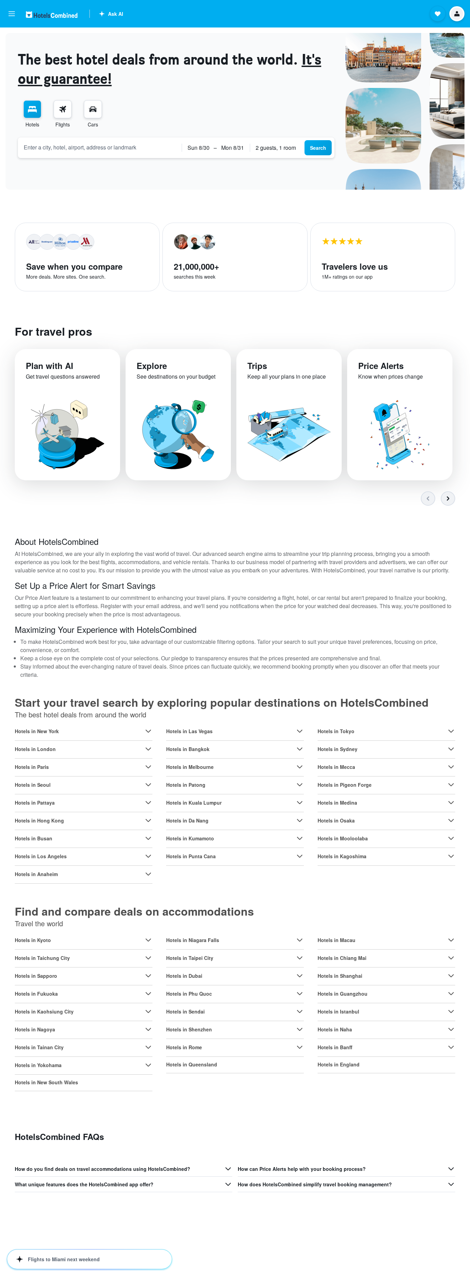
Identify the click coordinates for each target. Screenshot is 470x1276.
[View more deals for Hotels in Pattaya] (148, 802)
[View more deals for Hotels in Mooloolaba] (451, 838)
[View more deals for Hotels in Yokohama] (148, 1065)
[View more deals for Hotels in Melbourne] (300, 767)
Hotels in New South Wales (46, 1082)
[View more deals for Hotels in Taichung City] (148, 958)
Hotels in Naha (335, 1029)
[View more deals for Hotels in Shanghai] (451, 976)
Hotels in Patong (185, 784)
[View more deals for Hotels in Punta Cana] (300, 856)
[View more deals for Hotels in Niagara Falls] (300, 940)
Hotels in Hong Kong (39, 820)
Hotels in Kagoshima (342, 856)
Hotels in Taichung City (42, 957)
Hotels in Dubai (184, 975)
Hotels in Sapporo (36, 975)
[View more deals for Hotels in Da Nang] (300, 820)
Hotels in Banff (335, 1047)
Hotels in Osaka (336, 820)
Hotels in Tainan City (39, 1047)
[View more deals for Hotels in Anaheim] (148, 874)
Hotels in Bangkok (188, 749)
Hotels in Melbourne (190, 766)
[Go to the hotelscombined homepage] (51, 14)
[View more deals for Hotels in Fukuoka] (148, 993)
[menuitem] (32, 114)
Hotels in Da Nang (187, 820)
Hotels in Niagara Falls (192, 940)
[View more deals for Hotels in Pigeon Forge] (451, 785)
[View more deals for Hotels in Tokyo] (451, 731)
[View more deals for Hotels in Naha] (451, 1029)
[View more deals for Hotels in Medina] (451, 802)
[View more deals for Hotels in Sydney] (451, 749)
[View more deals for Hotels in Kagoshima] (451, 856)
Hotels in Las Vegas (189, 731)
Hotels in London (35, 749)
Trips (257, 365)
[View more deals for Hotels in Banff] (451, 1047)
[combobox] (100, 147)
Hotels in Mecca (336, 766)
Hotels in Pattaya (35, 802)
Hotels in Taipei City (189, 957)
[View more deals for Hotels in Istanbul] (451, 1011)
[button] (11, 13)
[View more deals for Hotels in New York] (148, 731)
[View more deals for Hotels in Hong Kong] (148, 820)
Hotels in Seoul (33, 784)
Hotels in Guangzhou (342, 993)
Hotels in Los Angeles (41, 856)
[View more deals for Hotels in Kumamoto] (300, 838)
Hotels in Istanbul (338, 1011)
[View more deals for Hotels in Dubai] (300, 976)
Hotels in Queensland (191, 1064)
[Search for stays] (32, 109)
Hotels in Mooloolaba (343, 838)
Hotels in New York (37, 731)
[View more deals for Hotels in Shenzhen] (300, 1029)
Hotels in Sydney (337, 749)
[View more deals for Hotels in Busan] (148, 838)
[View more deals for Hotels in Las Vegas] (300, 731)
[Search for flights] (63, 109)
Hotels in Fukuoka (36, 993)
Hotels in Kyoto (33, 940)
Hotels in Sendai (185, 1011)
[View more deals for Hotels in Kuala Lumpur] (300, 802)
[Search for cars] (93, 109)
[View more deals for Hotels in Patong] (300, 785)
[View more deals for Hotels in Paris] (148, 767)
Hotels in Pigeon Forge (345, 784)
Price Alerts (381, 365)
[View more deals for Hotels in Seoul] (148, 785)
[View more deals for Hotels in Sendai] (300, 1011)
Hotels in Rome (184, 1047)
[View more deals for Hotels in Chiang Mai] (451, 958)
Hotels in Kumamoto (190, 838)
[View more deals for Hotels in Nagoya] (148, 1029)
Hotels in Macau (336, 940)
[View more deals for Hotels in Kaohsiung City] (148, 1011)
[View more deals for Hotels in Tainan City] (148, 1047)
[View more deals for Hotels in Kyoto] (148, 940)
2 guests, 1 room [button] (276, 148)
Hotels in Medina (337, 802)
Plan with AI (49, 365)
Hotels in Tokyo (336, 731)
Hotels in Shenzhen (189, 1029)
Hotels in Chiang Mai (342, 957)
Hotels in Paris (32, 766)
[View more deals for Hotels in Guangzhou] (451, 993)
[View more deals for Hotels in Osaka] (451, 820)
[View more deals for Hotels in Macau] (451, 940)
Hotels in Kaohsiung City (44, 1011)
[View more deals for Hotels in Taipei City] (300, 958)
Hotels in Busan (33, 838)
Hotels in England (339, 1064)
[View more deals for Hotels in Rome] (300, 1047)
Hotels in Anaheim (36, 874)
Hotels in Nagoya (35, 1029)
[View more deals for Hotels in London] (148, 749)
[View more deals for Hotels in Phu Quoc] (300, 993)
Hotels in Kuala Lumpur (194, 802)
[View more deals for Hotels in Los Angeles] (148, 856)
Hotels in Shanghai (340, 975)
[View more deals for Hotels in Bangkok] (300, 749)
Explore (152, 365)
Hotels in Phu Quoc (189, 993)
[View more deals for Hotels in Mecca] (451, 767)
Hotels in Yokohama (38, 1065)
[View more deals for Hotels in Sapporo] (148, 976)
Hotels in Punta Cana (191, 856)
